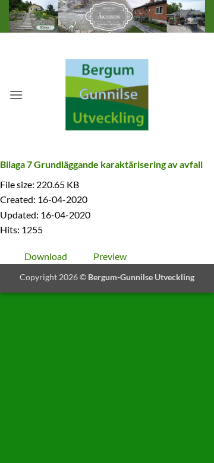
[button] (16, 94)
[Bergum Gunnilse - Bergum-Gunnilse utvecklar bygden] (107, 94)
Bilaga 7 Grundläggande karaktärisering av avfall (101, 164)
